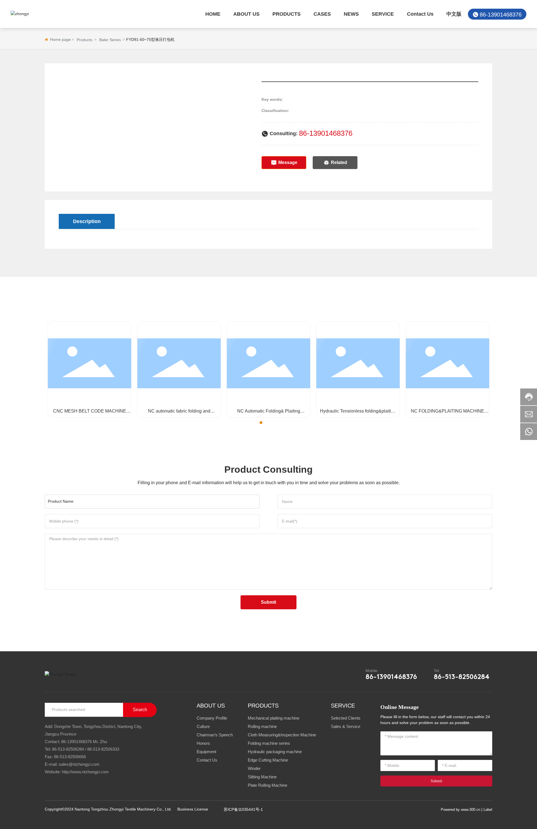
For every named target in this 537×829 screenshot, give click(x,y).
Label (488, 809)
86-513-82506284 (461, 677)
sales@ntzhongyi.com (79, 764)
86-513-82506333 (103, 749)
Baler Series (110, 40)
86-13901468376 (501, 14)
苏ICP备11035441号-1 (243, 809)
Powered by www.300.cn (460, 809)
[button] (256, 422)
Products (84, 40)
